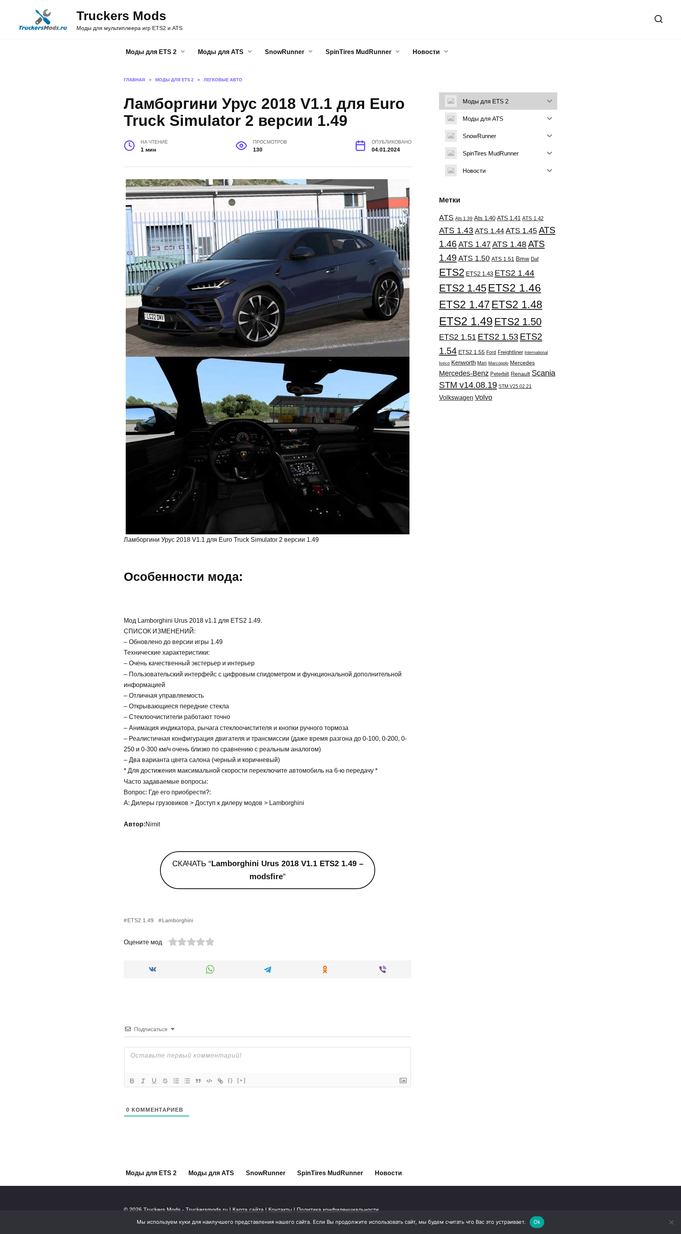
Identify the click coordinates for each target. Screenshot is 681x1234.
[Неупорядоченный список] (187, 1081)
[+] (241, 1080)
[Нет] (671, 1222)
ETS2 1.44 (514, 272)
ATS (446, 217)
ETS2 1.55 (471, 352)
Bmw (522, 258)
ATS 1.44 (489, 231)
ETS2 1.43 (479, 273)
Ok (537, 1222)
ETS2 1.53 (498, 337)
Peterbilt (499, 374)
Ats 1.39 (464, 218)
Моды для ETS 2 (151, 52)
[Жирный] (132, 1081)
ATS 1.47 (474, 244)
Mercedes (522, 363)
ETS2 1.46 (514, 288)
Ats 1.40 (484, 218)
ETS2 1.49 (140, 920)
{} (230, 1080)
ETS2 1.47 (464, 304)
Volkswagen (456, 397)
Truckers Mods (121, 16)
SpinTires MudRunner (358, 52)
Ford (491, 352)
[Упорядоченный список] (176, 1081)
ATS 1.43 (456, 230)
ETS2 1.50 (517, 321)
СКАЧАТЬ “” (267, 870)
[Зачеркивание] (165, 1081)
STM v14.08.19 (468, 385)
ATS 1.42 (532, 218)
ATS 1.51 (502, 259)
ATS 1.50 (474, 258)
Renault (520, 374)
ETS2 (451, 272)
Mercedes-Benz (464, 373)
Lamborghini (177, 920)
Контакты (280, 1209)
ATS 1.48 (509, 244)
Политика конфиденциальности (338, 1209)
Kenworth (463, 362)
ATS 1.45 (521, 230)
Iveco (444, 363)
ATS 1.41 (509, 218)
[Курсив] (143, 1081)
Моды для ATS (221, 52)
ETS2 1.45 (462, 288)
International (536, 352)
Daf (535, 259)
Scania (543, 373)
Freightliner (510, 352)
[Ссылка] (220, 1081)
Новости (426, 52)
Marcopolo (498, 363)
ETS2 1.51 (457, 337)
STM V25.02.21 (515, 386)
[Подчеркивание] (154, 1081)
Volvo (483, 397)
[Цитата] (198, 1081)
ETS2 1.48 (516, 305)
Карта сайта (248, 1209)
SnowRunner (284, 52)
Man (482, 363)
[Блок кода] (209, 1081)
